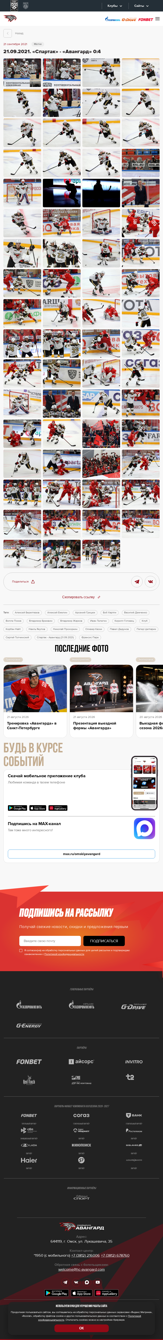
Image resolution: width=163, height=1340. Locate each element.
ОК (81, 1328)
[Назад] (7, 33)
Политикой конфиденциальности (64, 954)
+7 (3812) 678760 (115, 1255)
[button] (23, 582)
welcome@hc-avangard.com (81, 1269)
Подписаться (104, 941)
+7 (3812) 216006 (85, 1255)
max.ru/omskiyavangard (81, 854)
